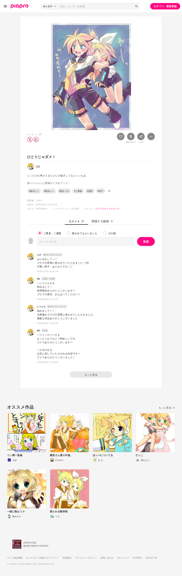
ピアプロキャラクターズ (107, 208)
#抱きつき (64, 190)
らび (39, 254)
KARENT (137, 557)
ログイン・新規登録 (165, 6)
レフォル (41, 306)
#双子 (100, 190)
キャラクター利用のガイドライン (42, 557)
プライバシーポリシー (86, 557)
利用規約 (67, 557)
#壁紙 (90, 190)
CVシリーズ (123, 557)
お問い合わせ (107, 557)
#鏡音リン (34, 190)
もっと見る (91, 374)
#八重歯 (78, 190)
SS (38, 278)
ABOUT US (151, 557)
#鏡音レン (49, 190)
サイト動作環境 (14, 557)
